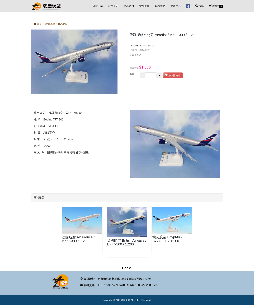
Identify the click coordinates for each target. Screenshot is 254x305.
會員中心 (175, 5)
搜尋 (201, 5)
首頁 (39, 23)
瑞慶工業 (98, 5)
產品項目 (129, 5)
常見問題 (144, 5)
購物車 (216, 5)
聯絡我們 (160, 5)
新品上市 (113, 5)
